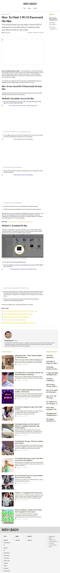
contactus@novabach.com (53, 541)
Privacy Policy (51, 543)
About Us (50, 546)
